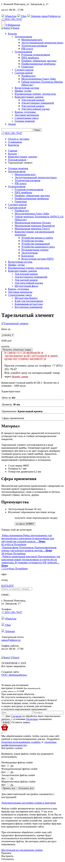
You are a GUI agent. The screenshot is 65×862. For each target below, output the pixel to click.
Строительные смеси (26, 118)
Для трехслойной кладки (35, 108)
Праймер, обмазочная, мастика (38, 60)
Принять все (9, 788)
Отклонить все (25, 788)
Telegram (35, 16)
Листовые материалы (27, 115)
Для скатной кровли (32, 105)
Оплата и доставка (18, 138)
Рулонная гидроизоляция (35, 54)
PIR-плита (27, 48)
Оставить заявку (20, 722)
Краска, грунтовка (25, 112)
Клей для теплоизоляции (29, 301)
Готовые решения (25, 121)
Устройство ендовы (32, 240)
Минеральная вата (31, 39)
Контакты (13, 144)
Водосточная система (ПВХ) (37, 258)
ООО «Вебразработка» (14, 674)
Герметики (27, 66)
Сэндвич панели (24, 69)
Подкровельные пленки (34, 249)
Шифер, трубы (23, 90)
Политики (32, 719)
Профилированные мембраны (38, 63)
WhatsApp (10, 16)
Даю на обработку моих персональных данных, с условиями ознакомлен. (31, 718)
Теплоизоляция (23, 36)
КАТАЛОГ (7, 585)
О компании (15, 141)
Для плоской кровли (32, 99)
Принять (6, 853)
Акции (12, 124)
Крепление (27, 255)
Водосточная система (27, 87)
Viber (23, 16)
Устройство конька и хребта (37, 237)
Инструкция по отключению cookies (22, 850)
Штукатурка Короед (26, 298)
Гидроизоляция (23, 51)
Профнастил (28, 75)
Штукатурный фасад (26, 285)
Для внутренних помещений (37, 102)
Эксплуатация (29, 252)
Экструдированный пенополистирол (42, 42)
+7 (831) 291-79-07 (11, 19)
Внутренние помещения (28, 307)
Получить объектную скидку (17, 349)
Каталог (12, 33)
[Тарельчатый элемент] (14, 323)
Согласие (16, 716)
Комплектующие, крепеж (29, 96)
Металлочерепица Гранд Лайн (38, 78)
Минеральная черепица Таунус (32, 228)
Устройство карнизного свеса (38, 246)
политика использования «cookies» (21, 742)
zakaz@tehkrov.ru (50, 16)
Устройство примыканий (35, 243)
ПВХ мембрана (30, 57)
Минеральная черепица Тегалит (33, 222)
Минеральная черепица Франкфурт (35, 225)
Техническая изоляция (34, 45)
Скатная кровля (23, 72)
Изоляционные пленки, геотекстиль (35, 93)
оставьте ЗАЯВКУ (25, 524)
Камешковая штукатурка (29, 304)
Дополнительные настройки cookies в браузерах (28, 802)
